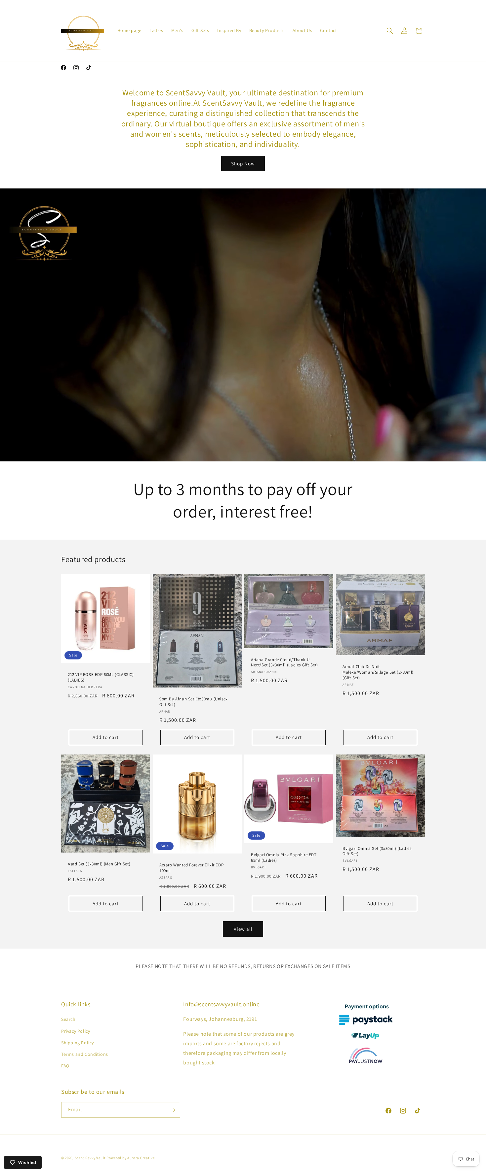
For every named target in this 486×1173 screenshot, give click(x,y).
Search (68, 1019)
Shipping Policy (77, 1043)
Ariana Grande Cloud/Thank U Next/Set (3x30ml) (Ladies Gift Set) (284, 662)
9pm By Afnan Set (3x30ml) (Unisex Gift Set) (193, 701)
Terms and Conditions (84, 1054)
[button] (390, 30)
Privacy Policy (75, 1031)
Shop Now (243, 163)
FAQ (65, 1066)
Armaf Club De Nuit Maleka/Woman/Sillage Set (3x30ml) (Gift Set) (378, 672)
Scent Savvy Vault (90, 1158)
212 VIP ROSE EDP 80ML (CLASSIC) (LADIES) (101, 677)
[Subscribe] (172, 1110)
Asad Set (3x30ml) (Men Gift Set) (99, 864)
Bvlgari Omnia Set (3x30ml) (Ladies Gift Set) (377, 851)
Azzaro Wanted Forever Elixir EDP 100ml (191, 867)
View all (243, 929)
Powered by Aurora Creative (130, 1158)
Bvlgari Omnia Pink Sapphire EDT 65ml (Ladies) (284, 857)
